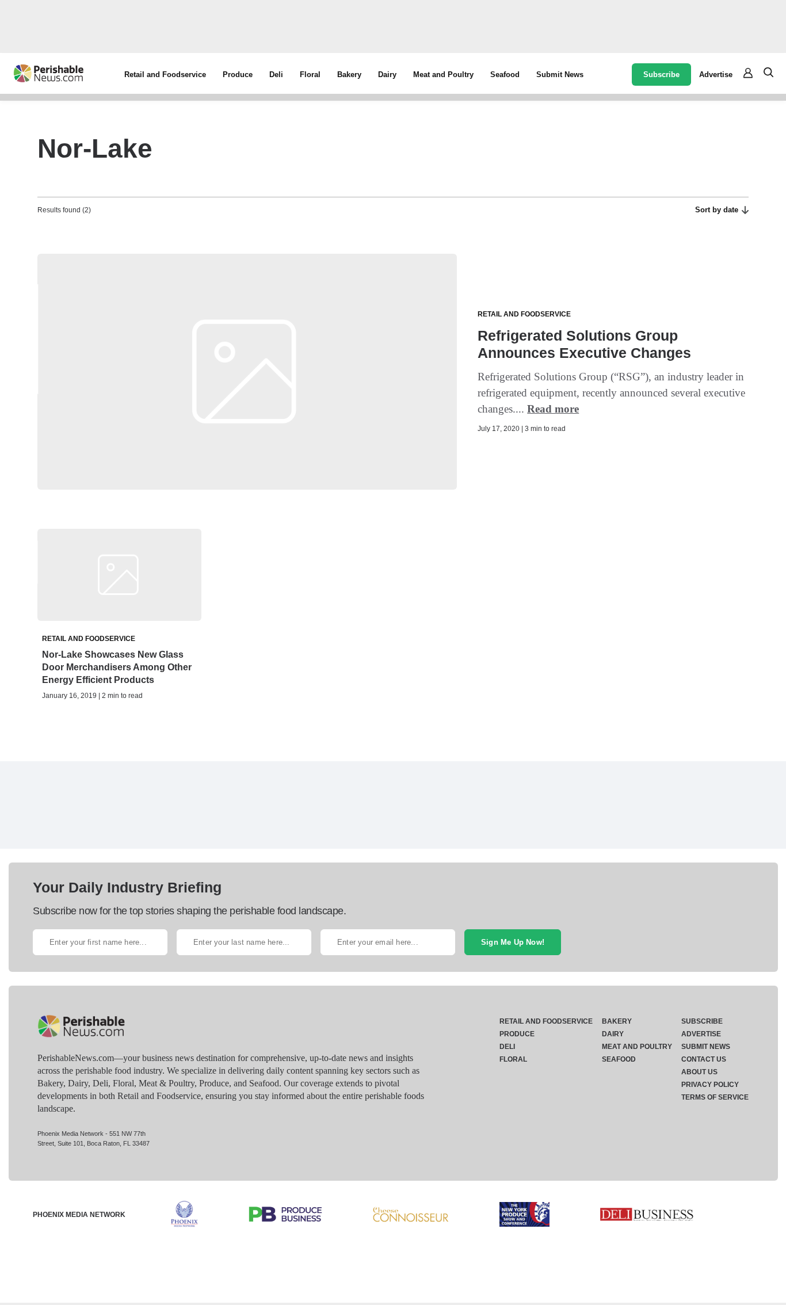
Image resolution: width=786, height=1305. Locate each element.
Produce (238, 74)
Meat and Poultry (443, 74)
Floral (310, 74)
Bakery (349, 74)
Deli (276, 74)
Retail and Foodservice (165, 74)
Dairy (387, 74)
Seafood (505, 74)
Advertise (715, 74)
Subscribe (661, 74)
